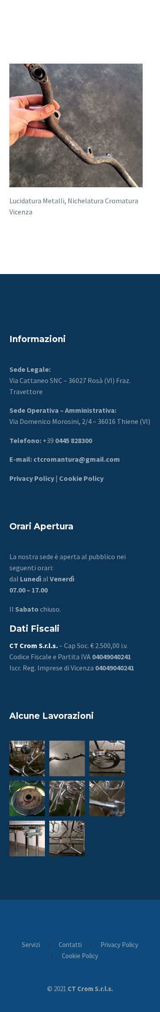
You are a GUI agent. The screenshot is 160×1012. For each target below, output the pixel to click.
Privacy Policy (119, 945)
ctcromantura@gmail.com (76, 459)
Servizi (31, 945)
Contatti (70, 945)
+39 (67, 440)
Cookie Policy (81, 478)
